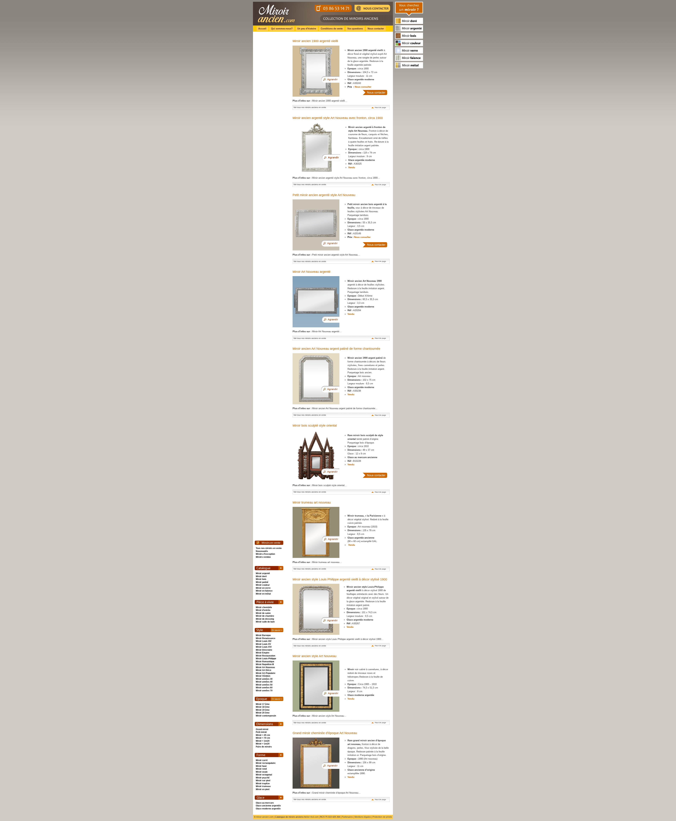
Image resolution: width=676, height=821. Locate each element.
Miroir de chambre (265, 616)
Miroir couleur (263, 585)
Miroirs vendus (263, 557)
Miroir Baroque (263, 635)
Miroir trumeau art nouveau (312, 502)
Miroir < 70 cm (263, 738)
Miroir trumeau (263, 786)
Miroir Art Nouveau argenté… (317, 331)
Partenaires (347, 817)
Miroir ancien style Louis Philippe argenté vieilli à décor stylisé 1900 (340, 579)
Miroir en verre (263, 588)
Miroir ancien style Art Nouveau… (319, 716)
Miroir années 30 (264, 679)
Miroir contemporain (266, 716)
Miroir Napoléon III (265, 664)
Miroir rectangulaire (266, 763)
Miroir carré (262, 760)
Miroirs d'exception (265, 554)
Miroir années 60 (264, 687)
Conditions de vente (332, 28)
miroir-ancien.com (264, 817)
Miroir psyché (263, 777)
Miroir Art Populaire (265, 673)
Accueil (262, 28)
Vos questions (355, 28)
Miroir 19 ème (263, 710)
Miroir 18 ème (263, 707)
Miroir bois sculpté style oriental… (320, 485)
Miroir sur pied (263, 780)
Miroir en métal (263, 594)
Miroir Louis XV (263, 644)
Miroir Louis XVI (263, 647)
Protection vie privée (382, 817)
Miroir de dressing (265, 619)
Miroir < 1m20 (263, 741)
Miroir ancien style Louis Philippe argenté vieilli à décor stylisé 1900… (338, 639)
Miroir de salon (263, 613)
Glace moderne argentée (268, 808)
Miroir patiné (262, 582)
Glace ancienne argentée (268, 805)
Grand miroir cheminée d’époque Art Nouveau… (327, 792)
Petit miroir (261, 732)
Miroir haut (261, 766)
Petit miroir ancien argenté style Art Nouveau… (326, 254)
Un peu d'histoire (306, 28)
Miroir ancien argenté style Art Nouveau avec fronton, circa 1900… (336, 178)
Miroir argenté (263, 573)
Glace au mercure (265, 803)
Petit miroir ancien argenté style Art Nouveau (324, 195)
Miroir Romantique (265, 661)
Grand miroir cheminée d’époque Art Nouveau (325, 733)
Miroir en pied (262, 789)
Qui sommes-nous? (282, 28)
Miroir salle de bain (265, 622)
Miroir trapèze (263, 783)
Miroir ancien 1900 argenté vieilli (315, 41)
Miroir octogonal (264, 774)
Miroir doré (261, 576)
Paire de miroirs (264, 746)
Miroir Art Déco (263, 670)
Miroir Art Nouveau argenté (311, 271)
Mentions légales (363, 817)
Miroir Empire (262, 653)
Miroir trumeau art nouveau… (317, 562)
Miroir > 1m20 (263, 744)
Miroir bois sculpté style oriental (315, 425)
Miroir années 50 (264, 685)
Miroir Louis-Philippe (266, 658)
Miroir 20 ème (263, 713)
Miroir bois (261, 579)
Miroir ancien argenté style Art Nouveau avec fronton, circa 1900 (338, 118)
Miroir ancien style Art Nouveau (314, 656)
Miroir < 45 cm (263, 735)
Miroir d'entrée (263, 610)
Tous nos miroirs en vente (269, 548)
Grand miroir (262, 729)
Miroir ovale (262, 772)
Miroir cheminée (264, 607)
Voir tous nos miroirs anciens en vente (309, 107)
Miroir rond (261, 769)
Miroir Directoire (264, 650)
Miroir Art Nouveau (265, 667)
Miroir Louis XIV (263, 641)
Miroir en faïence (264, 591)
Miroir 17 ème (263, 704)
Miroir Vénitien (263, 676)
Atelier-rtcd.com (310, 817)
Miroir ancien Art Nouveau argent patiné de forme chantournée (336, 348)
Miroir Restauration (265, 656)
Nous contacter (376, 28)
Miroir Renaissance (265, 638)
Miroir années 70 (264, 690)
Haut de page (380, 107)
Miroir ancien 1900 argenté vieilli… (320, 100)
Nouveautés (262, 551)
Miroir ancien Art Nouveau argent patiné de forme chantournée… (335, 408)
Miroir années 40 (264, 682)
